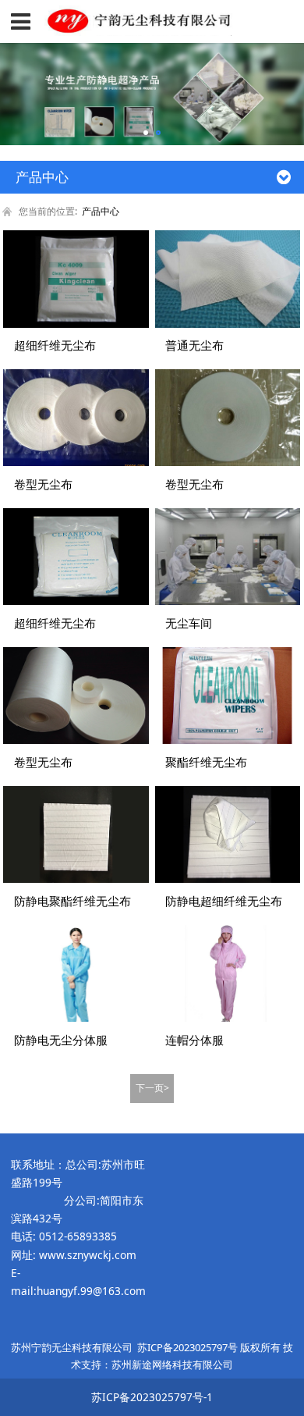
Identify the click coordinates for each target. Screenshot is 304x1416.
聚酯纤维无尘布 (206, 762)
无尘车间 (188, 623)
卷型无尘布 (43, 484)
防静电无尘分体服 (61, 1040)
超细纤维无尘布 (55, 345)
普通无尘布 (194, 345)
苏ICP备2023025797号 (187, 1347)
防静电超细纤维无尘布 (223, 901)
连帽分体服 (194, 1040)
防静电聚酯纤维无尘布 (72, 901)
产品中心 (100, 211)
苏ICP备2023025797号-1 (152, 1396)
